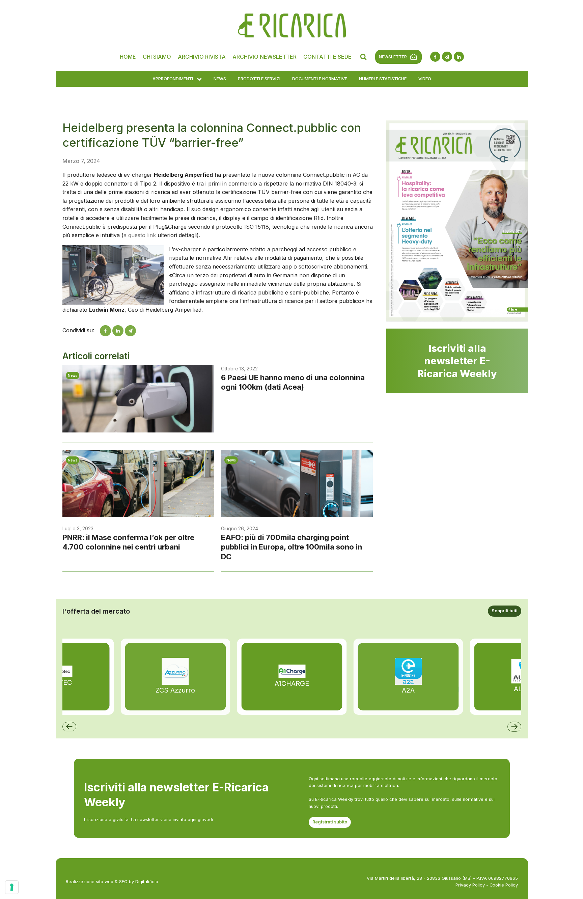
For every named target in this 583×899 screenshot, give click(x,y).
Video (424, 78)
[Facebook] (105, 330)
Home (128, 56)
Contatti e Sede (327, 56)
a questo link (139, 235)
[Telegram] (130, 330)
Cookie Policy (504, 885)
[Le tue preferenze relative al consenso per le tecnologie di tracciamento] (11, 887)
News (220, 78)
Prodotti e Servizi (259, 78)
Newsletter (393, 56)
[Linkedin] (117, 330)
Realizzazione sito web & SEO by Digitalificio (112, 881)
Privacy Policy (470, 885)
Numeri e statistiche (383, 78)
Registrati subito (329, 821)
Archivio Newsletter (264, 56)
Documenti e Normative (319, 78)
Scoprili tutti (505, 610)
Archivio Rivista (202, 56)
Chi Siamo (157, 56)
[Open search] (363, 56)
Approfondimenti (172, 78)
